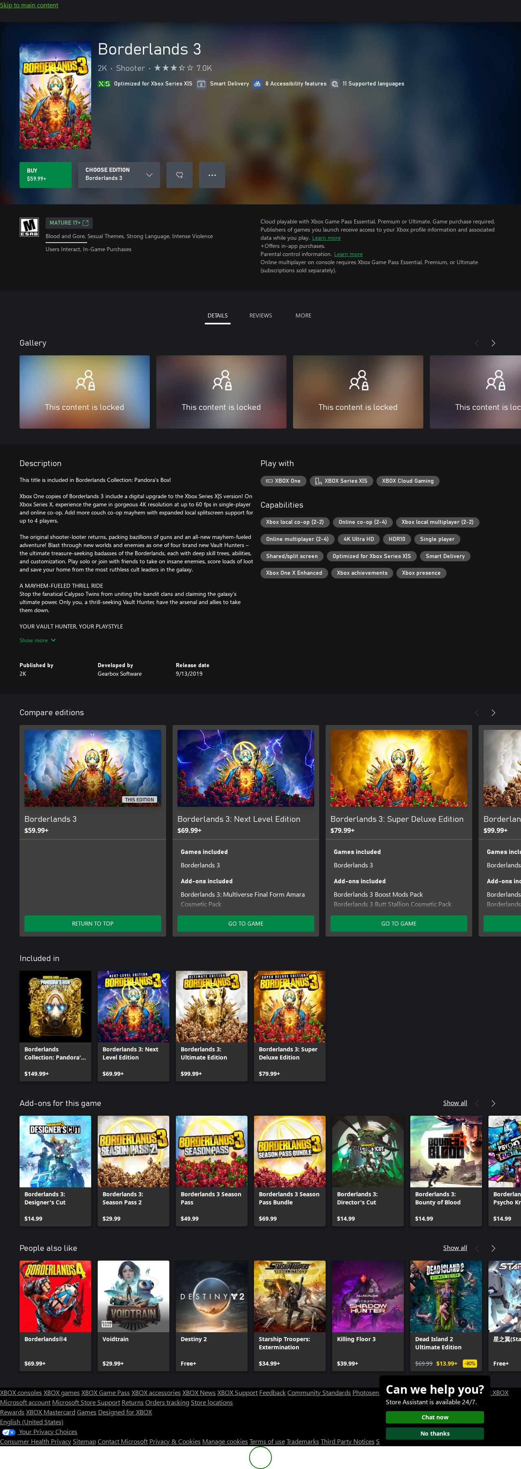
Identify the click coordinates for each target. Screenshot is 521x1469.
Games (86, 1412)
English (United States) (31, 1421)
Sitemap (84, 1441)
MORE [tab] (303, 315)
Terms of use (267, 1441)
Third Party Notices (347, 1441)
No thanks (435, 1433)
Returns (133, 1402)
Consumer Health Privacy (35, 1441)
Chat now (435, 1417)
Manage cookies (225, 1441)
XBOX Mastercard (50, 1412)
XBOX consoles (21, 1392)
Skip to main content (29, 4)
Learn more (326, 237)
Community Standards (319, 1392)
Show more (34, 640)
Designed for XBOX (125, 1412)
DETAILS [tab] (218, 315)
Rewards (12, 1412)
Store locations (212, 1402)
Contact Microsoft (123, 1441)
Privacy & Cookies (175, 1441)
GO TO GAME (245, 923)
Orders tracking (167, 1402)
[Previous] (477, 343)
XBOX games (62, 1392)
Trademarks (303, 1441)
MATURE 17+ (65, 223)
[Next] (493, 343)
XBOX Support (237, 1392)
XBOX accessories (156, 1392)
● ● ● (212, 175)
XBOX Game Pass (105, 1392)
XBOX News (199, 1392)
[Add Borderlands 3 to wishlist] (179, 175)
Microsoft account (25, 1402)
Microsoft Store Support (86, 1402)
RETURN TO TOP (93, 923)
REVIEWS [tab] (261, 315)
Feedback (272, 1392)
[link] (55, 1026)
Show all (455, 1102)
